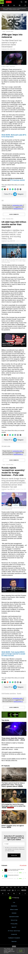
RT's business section (17, 180)
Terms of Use (14, 920)
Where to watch (14, 909)
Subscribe (14, 855)
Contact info (14, 934)
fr (18, 887)
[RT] (3, 890)
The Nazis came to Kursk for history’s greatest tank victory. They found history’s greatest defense (13, 784)
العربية (2, 887)
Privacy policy (14, 923)
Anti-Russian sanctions (9, 693)
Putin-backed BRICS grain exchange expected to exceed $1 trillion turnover (13, 653)
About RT (14, 927)
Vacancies (14, 941)
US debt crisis (6, 446)
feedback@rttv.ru (18, 208)
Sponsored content (14, 916)
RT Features (6, 766)
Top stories (5, 720)
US (3, 200)
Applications (14, 906)
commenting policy (17, 205)
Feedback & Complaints (14, 938)
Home (4, 31)
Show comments (14, 214)
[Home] (2, 2)
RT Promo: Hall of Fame (14, 930)
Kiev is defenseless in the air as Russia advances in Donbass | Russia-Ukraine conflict (14, 9)
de (15, 887)
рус (11, 887)
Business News (9, 31)
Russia (19, 693)
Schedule (14, 913)
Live (14, 902)
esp (7, 887)
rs (22, 887)
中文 (26, 887)
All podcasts (23, 865)
